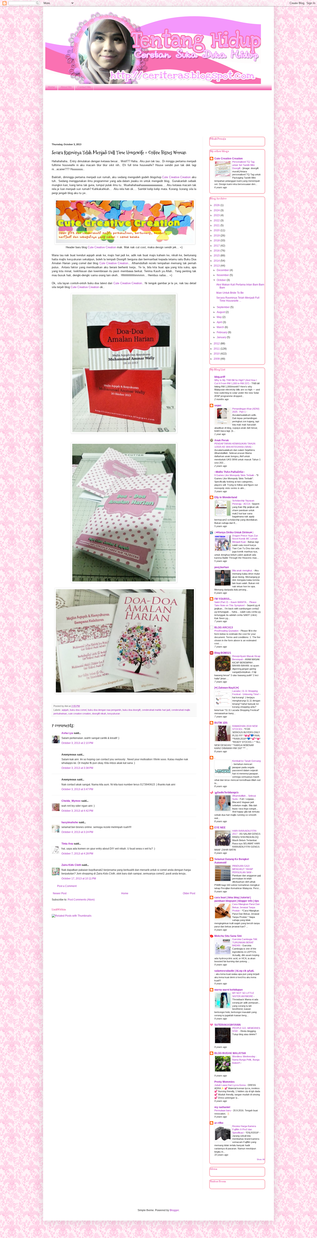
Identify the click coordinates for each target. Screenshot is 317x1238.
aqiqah (65, 710)
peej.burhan (221, 567)
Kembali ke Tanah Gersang (246, 761)
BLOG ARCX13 (223, 627)
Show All (261, 1159)
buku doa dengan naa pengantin (104, 710)
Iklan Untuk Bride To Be (230, 292)
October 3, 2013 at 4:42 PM (77, 810)
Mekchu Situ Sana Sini (228, 935)
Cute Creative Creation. (128, 283)
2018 (217, 240)
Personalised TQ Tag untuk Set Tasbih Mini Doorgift (243, 165)
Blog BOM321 (222, 652)
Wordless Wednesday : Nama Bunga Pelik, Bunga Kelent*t (245, 1059)
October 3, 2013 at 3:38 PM (77, 767)
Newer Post (59, 893)
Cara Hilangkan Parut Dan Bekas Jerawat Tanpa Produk (246, 907)
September (223, 307)
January (222, 337)
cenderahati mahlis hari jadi (156, 710)
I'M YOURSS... (222, 598)
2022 (217, 220)
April (220, 322)
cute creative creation (79, 713)
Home (51, 87)
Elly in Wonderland (225, 497)
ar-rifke (218, 1122)
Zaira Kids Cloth (71, 864)
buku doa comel (78, 710)
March (221, 327)
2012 (217, 343)
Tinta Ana (67, 843)
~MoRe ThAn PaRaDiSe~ (229, 471)
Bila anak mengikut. (242, 570)
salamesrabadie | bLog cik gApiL (234, 970)
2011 (217, 348)
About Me (66, 87)
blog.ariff (219, 376)
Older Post (189, 893)
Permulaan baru (223, 1110)
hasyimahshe (69, 822)
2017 (217, 245)
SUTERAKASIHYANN (227, 1024)
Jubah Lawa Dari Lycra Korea (230, 1085)
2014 (217, 260)
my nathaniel (222, 1107)
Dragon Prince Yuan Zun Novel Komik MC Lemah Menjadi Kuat (245, 538)
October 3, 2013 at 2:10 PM (77, 743)
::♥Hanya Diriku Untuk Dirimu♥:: (234, 532)
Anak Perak (221, 440)
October (222, 280)
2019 (217, 235)
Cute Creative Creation (176, 177)
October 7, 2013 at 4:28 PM (77, 853)
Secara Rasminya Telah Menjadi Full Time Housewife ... (237, 299)
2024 (217, 210)
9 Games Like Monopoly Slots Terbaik (234, 475)
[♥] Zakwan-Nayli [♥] (226, 687)
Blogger (174, 1210)
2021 (217, 225)
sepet (217, 405)
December (223, 270)
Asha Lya (67, 733)
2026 (217, 205)
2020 (217, 230)
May (219, 317)
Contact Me (84, 87)
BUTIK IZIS (221, 722)
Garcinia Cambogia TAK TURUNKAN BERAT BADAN (244, 942)
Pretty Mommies (224, 1081)
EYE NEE (220, 827)
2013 (217, 265)
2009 (217, 358)
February (222, 332)
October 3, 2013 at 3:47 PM (77, 789)
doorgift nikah (99, 713)
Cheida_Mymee (71, 800)
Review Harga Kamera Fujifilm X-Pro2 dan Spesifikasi (244, 1129)
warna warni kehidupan (228, 989)
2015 (217, 255)
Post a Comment (67, 886)
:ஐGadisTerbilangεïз (226, 792)
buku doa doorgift (131, 710)
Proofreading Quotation (226, 630)
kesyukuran (113, 713)
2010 (217, 353)
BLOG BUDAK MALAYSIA (230, 1053)
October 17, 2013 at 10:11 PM (78, 878)
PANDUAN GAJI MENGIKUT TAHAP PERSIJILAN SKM (242, 869)
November (223, 275)
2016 (217, 250)
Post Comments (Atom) (81, 899)
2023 (217, 215)
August (221, 312)
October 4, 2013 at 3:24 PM (77, 832)
